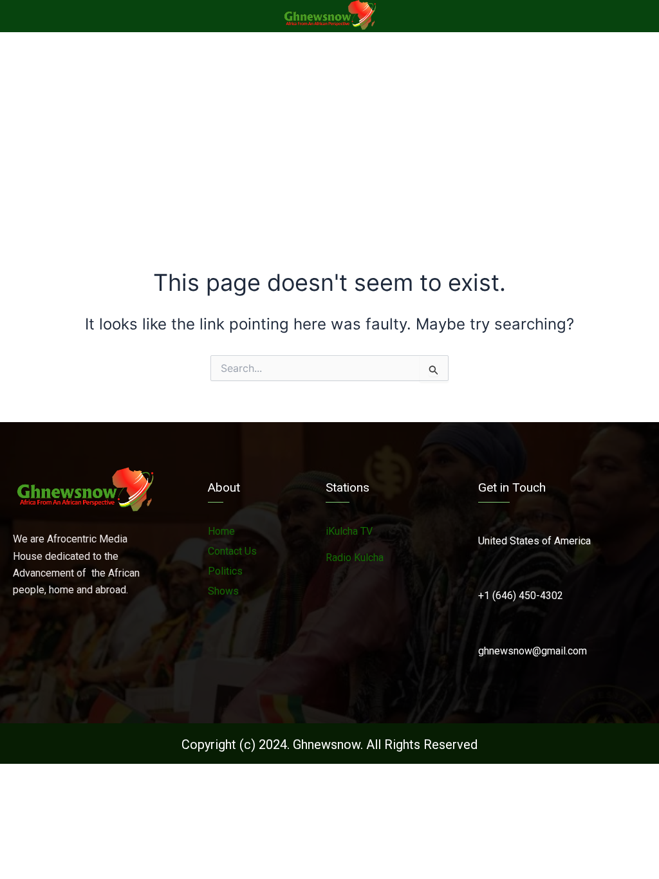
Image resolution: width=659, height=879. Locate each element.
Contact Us (232, 551)
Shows (223, 591)
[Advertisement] (329, 129)
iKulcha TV (349, 531)
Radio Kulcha (355, 557)
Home (221, 531)
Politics (225, 571)
